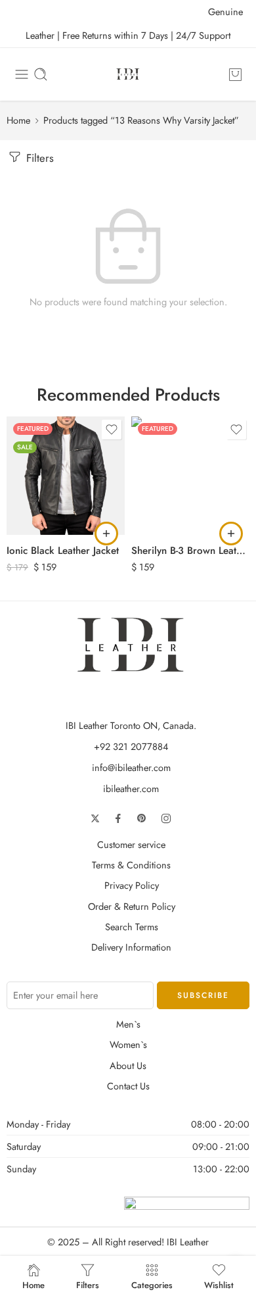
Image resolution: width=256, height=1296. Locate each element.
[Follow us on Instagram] (166, 818)
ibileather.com (131, 788)
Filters (38, 158)
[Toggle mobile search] (40, 74)
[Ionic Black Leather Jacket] (66, 475)
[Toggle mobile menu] (21, 74)
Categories (152, 1284)
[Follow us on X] (95, 818)
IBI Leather (188, 1242)
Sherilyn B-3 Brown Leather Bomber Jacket (190, 550)
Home (18, 120)
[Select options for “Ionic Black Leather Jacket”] (106, 533)
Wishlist (219, 1284)
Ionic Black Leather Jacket (63, 550)
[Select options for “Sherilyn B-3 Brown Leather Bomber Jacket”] (231, 533)
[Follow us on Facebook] (118, 818)
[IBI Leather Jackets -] (128, 74)
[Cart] (235, 74)
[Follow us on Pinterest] (142, 818)
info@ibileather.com (131, 767)
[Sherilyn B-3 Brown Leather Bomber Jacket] (190, 475)
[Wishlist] (111, 429)
